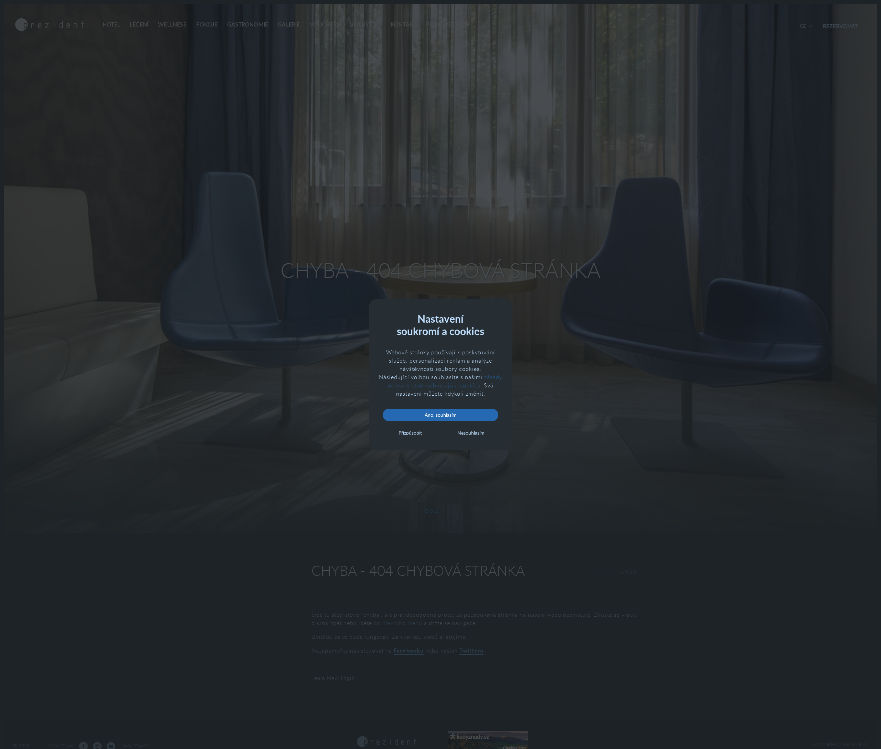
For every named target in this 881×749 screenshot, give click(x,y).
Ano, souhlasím (441, 415)
